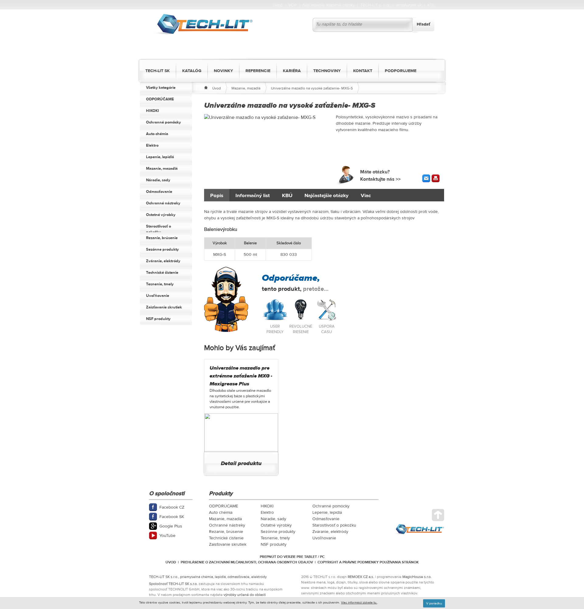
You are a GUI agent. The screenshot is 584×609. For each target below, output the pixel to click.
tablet (310, 556)
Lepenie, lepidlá (160, 157)
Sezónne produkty (162, 249)
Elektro (152, 145)
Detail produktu (241, 463)
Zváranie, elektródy (163, 261)
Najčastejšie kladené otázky (329, 5)
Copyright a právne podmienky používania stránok (368, 562)
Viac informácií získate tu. (359, 602)
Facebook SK (171, 517)
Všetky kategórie (161, 87)
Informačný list (252, 195)
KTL (430, 5)
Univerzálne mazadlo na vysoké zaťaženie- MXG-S (312, 88)
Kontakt (362, 71)
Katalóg (191, 71)
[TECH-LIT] (206, 87)
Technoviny (327, 71)
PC (322, 556)
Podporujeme (400, 71)
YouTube (167, 535)
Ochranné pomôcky (163, 122)
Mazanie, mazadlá (162, 168)
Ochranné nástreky (163, 203)
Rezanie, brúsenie (162, 237)
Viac (366, 195)
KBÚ (287, 195)
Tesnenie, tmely (160, 284)
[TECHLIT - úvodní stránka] (203, 24)
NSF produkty (158, 318)
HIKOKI (152, 110)
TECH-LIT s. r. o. (375, 5)
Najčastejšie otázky (326, 195)
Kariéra (292, 71)
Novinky (223, 71)
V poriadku (434, 603)
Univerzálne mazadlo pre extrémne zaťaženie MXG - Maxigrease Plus (241, 376)
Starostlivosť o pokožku (158, 228)
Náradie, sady (158, 180)
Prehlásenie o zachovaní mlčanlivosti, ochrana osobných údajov (247, 562)
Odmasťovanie (159, 191)
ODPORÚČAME (160, 99)
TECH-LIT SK (157, 71)
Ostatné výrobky (161, 214)
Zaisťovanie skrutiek (164, 307)
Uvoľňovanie (157, 295)
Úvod (278, 5)
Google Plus (170, 526)
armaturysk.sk (409, 5)
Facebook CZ (171, 507)
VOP (292, 5)
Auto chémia (157, 133)
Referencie (257, 71)
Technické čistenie (162, 272)
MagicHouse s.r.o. (417, 576)
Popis (216, 195)
